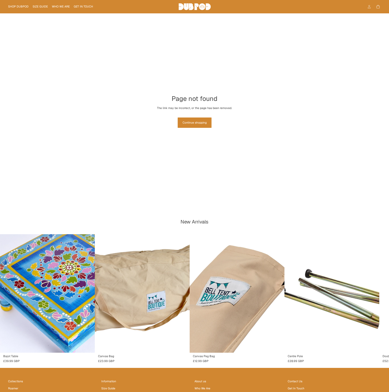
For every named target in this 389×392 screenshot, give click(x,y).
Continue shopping (195, 122)
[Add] (88, 346)
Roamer (13, 388)
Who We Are (202, 388)
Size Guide (108, 388)
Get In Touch (296, 388)
